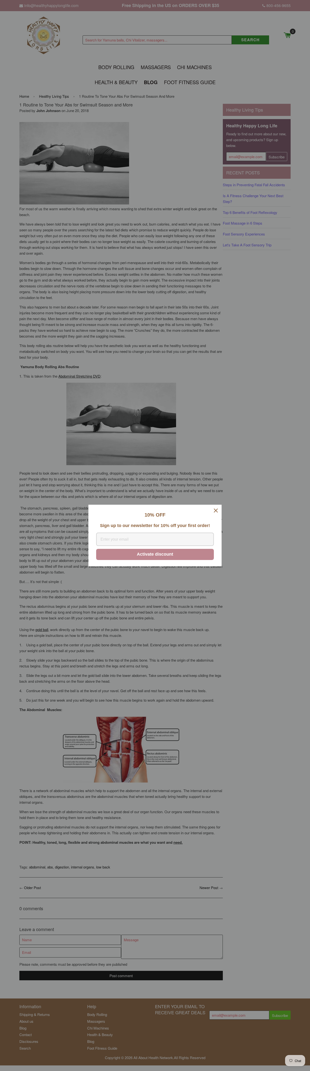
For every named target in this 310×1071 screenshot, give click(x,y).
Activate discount (155, 554)
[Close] (216, 510)
